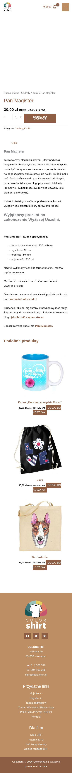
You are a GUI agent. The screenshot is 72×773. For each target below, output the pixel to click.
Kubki (35, 93)
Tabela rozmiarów (36, 702)
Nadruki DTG (36, 739)
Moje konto (36, 693)
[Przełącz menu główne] (65, 7)
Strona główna (11, 93)
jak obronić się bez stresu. (27, 317)
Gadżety (25, 93)
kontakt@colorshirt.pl (23, 299)
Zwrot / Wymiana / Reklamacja (36, 707)
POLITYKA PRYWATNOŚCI (36, 712)
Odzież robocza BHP (36, 748)
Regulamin (36, 698)
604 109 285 (38, 670)
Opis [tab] (14, 143)
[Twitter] (36, 636)
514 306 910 (38, 665)
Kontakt (36, 716)
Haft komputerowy (36, 744)
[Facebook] (27, 636)
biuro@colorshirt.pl (36, 674)
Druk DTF (36, 735)
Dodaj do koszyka (40, 118)
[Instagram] (45, 636)
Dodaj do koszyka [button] (47, 410)
